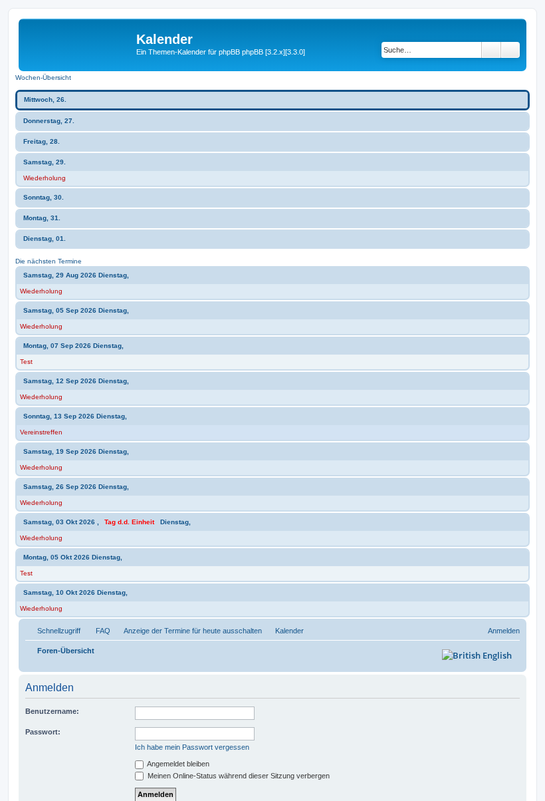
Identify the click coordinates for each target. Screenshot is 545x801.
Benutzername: (52, 711)
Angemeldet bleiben (177, 764)
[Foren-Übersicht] (79, 43)
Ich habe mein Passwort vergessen (192, 747)
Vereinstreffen (41, 432)
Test (26, 361)
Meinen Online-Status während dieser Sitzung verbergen (238, 776)
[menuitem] (97, 631)
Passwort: (42, 732)
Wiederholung (44, 178)
